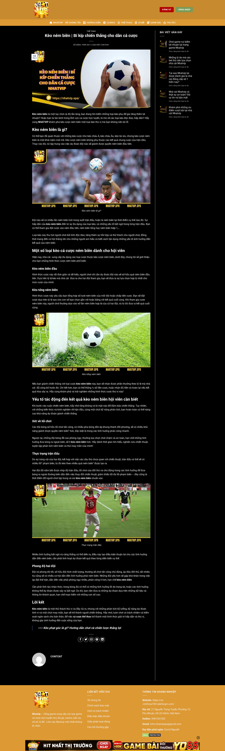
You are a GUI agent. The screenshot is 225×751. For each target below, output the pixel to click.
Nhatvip (58, 22)
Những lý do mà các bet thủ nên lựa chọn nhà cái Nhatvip (180, 60)
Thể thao (126, 22)
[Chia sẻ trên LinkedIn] (102, 639)
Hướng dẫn (94, 22)
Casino (111, 22)
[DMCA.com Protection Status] (151, 734)
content (105, 45)
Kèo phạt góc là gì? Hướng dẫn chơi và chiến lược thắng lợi (82, 628)
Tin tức (171, 22)
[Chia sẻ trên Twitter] (85, 639)
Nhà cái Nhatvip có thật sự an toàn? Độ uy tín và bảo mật (179, 94)
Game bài (155, 22)
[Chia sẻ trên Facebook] (80, 639)
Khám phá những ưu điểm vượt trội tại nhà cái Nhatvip (180, 110)
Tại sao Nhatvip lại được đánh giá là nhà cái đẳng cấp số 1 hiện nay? (180, 77)
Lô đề (141, 22)
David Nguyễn (172, 729)
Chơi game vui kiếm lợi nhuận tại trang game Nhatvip (179, 44)
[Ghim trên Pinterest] (96, 639)
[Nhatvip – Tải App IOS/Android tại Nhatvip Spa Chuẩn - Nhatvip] (47, 9)
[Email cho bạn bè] (91, 639)
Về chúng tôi (73, 22)
